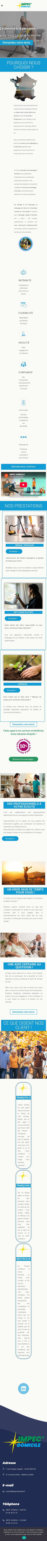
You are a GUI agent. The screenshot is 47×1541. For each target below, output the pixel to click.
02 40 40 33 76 (11, 1513)
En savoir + (14, 551)
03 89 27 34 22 (11, 1523)
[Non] (44, 1534)
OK (24, 1538)
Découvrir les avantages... (23, 759)
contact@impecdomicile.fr (15, 1491)
